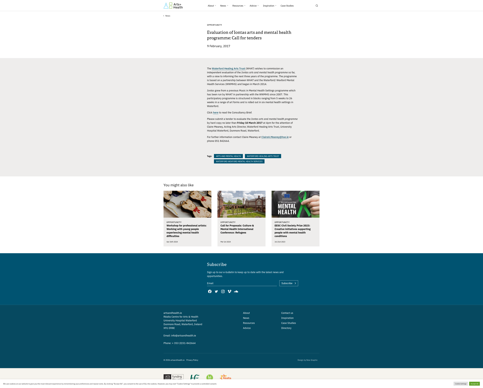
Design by (308, 360)
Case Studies (288, 323)
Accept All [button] (474, 383)
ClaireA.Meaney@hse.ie (275, 137)
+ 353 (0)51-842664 (180, 343)
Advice (247, 328)
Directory (286, 328)
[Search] (316, 5)
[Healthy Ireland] (210, 378)
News (246, 318)
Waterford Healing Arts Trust (229, 68)
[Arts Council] (174, 378)
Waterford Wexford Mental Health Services (239, 161)
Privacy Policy (192, 360)
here (215, 112)
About (246, 313)
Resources (249, 323)
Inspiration (287, 318)
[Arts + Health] (173, 5)
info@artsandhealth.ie (180, 335)
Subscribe (286, 283)
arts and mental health (228, 156)
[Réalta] (225, 378)
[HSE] (195, 378)
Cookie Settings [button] (460, 383)
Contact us (287, 313)
